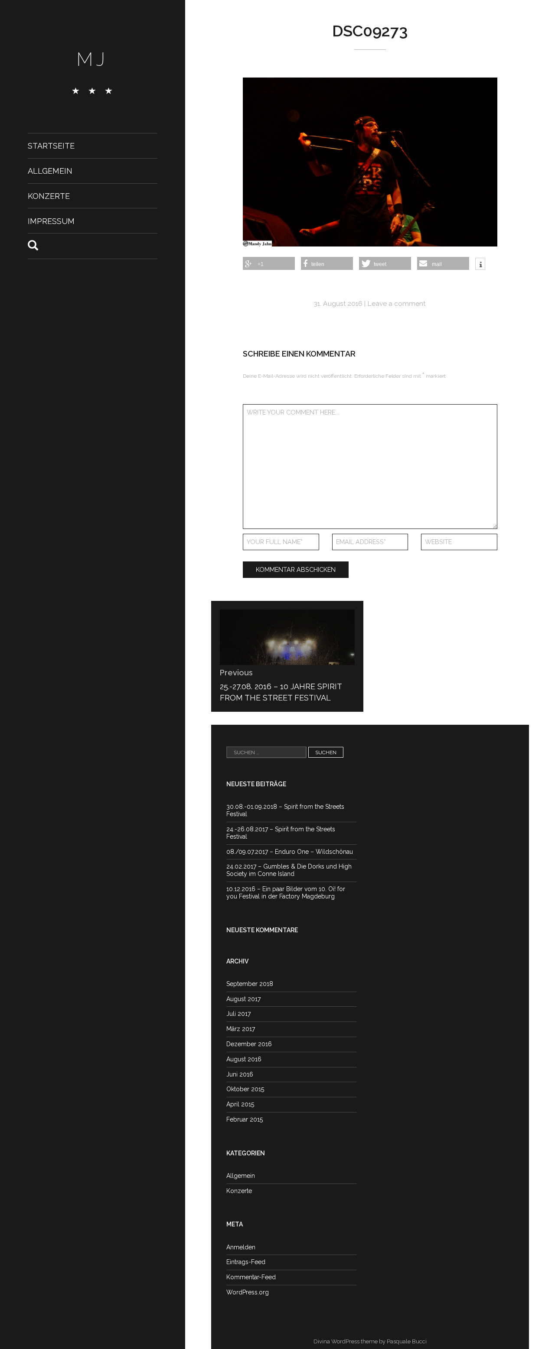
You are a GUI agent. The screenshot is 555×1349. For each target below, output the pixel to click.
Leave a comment (396, 303)
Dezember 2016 (249, 1044)
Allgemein (50, 170)
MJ (92, 59)
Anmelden (240, 1247)
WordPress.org (247, 1292)
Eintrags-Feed (245, 1261)
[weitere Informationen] (480, 264)
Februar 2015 (244, 1119)
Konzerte (49, 196)
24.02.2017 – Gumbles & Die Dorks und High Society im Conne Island (289, 870)
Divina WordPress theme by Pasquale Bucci (370, 1341)
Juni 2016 (239, 1074)
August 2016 (243, 1059)
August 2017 (243, 999)
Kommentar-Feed (251, 1277)
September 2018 (249, 983)
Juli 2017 (238, 1013)
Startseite (51, 145)
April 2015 (240, 1104)
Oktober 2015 (245, 1089)
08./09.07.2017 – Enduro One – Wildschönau (289, 851)
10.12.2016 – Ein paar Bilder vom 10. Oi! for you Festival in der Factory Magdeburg (285, 892)
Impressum (51, 220)
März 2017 (240, 1028)
